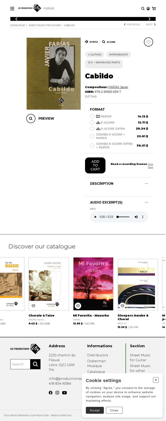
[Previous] (16, 19)
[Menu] (12, 9)
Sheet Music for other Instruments (140, 371)
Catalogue (17, 25)
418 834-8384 (60, 383)
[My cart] (154, 9)
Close (114, 410)
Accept (95, 410)
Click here (150, 165)
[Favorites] (148, 41)
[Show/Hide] (146, 183)
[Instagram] (57, 392)
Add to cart (95, 165)
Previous (133, 24)
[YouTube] (64, 393)
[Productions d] (25, 348)
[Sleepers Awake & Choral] (138, 292)
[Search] (35, 364)
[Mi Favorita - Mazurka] (93, 290)
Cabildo (69, 25)
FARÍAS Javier (118, 87)
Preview (46, 118)
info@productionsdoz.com (71, 379)
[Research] (143, 9)
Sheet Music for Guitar (44, 25)
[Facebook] (50, 392)
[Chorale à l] (49, 290)
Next (149, 24)
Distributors (97, 355)
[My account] (148, 9)
